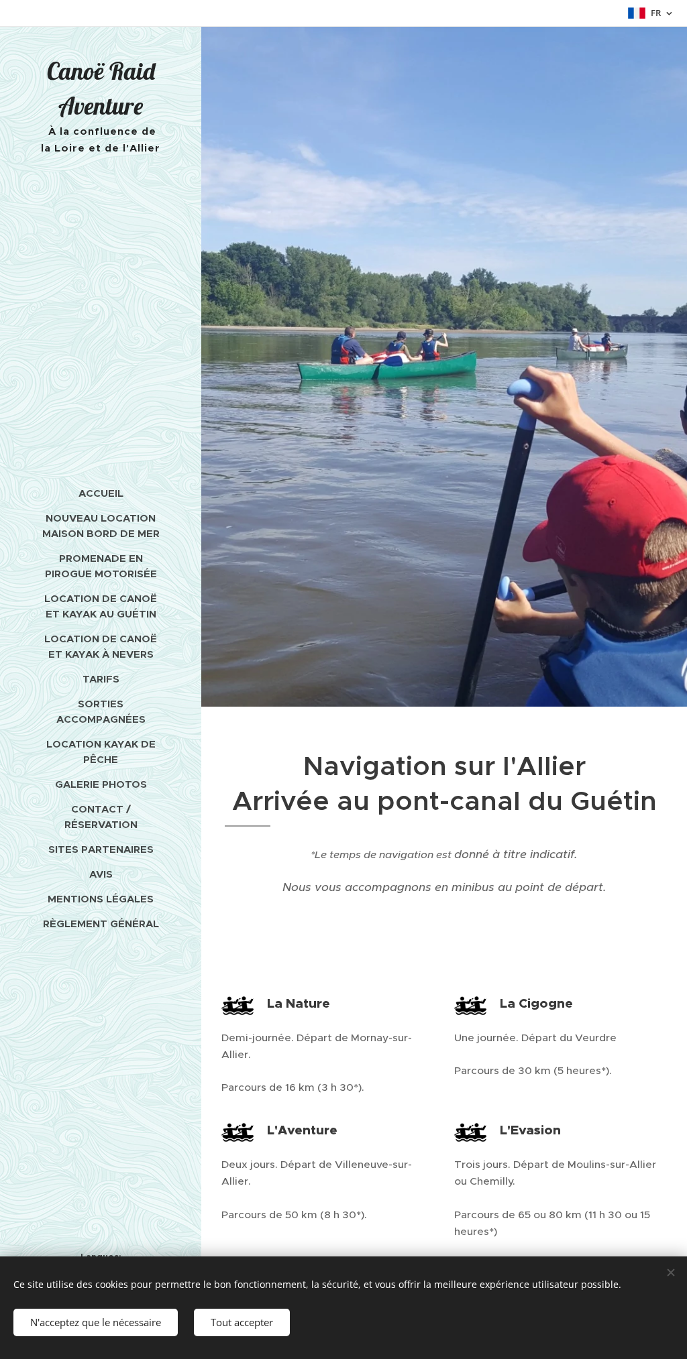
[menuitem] (100, 493)
